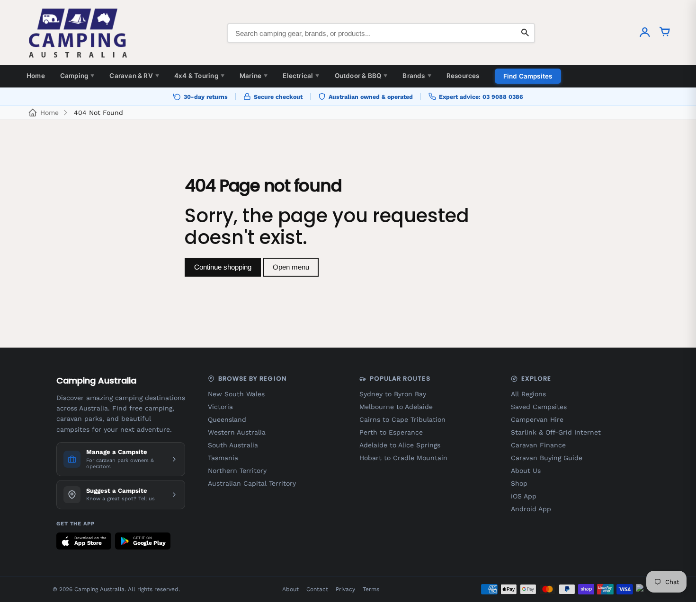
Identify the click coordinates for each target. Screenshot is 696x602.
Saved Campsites (539, 406)
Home (36, 75)
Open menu (291, 267)
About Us (526, 470)
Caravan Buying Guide (546, 458)
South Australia (233, 445)
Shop (519, 483)
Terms (371, 589)
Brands (416, 75)
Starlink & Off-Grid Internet (556, 432)
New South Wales (236, 394)
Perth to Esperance (391, 432)
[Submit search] (525, 33)
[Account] (645, 33)
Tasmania (223, 458)
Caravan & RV (134, 75)
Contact (317, 589)
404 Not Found (98, 112)
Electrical (301, 75)
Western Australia (237, 432)
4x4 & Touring (199, 75)
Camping (77, 75)
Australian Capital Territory (252, 483)
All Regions (528, 394)
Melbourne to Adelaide (396, 406)
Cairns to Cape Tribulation (402, 419)
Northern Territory (237, 470)
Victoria (220, 406)
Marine (254, 75)
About (290, 589)
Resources (463, 75)
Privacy (345, 589)
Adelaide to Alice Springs (399, 445)
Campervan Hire (537, 419)
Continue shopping (222, 267)
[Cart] (665, 33)
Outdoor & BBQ (361, 75)
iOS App (523, 496)
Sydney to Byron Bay (392, 394)
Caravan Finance (538, 445)
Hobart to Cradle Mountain (403, 458)
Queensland (227, 419)
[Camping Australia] (78, 33)
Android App (531, 509)
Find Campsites (528, 76)
